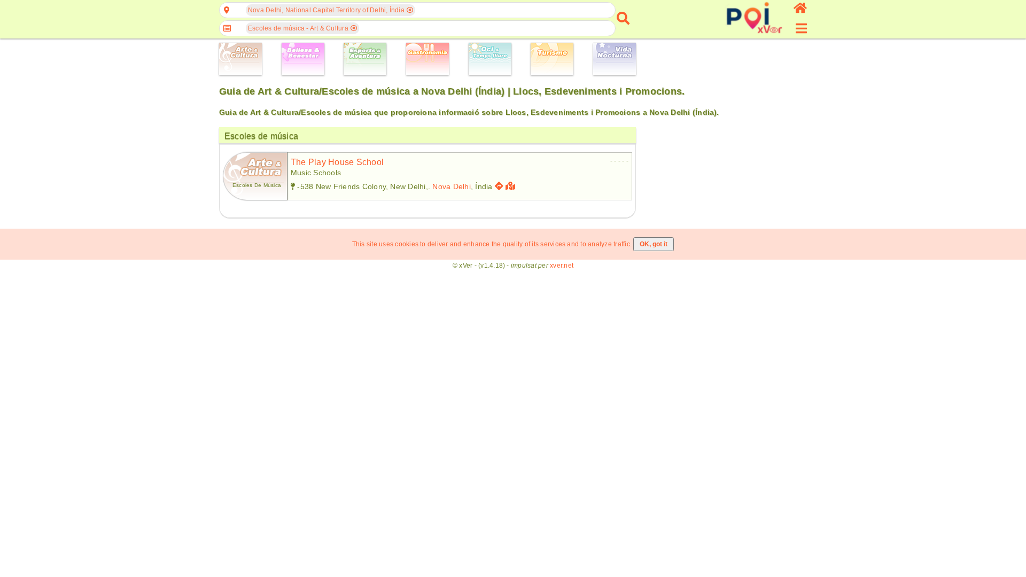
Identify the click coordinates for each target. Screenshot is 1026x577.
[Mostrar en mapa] (512, 186)
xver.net (561, 265)
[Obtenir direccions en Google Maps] (499, 186)
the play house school (337, 162)
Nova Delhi (451, 186)
